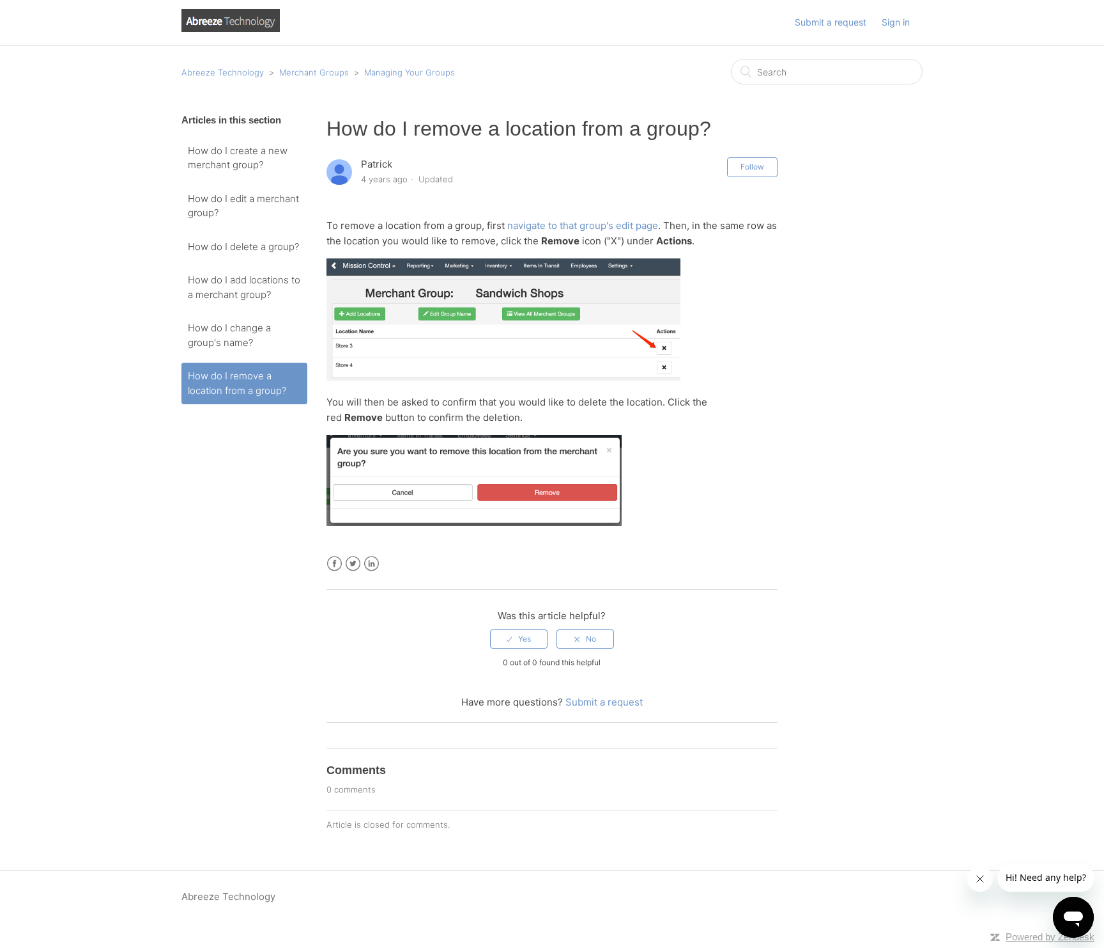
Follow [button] (752, 166)
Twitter (353, 564)
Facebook (334, 564)
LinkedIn (371, 564)
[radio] (519, 639)
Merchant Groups (314, 72)
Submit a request (830, 22)
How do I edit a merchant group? (243, 206)
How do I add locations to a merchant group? (244, 287)
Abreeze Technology (222, 72)
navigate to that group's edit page (582, 225)
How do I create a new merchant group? (238, 158)
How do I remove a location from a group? (237, 383)
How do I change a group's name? (229, 335)
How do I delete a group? (243, 247)
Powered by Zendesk (1050, 936)
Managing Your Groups (409, 72)
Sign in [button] (896, 22)
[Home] (230, 28)
